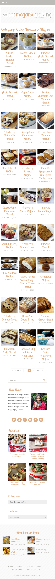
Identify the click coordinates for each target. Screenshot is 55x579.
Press (30, 566)
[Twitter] (30, 420)
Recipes (40, 566)
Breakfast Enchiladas (15, 540)
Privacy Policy (33, 569)
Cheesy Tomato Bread (43, 540)
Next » (40, 370)
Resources (17, 569)
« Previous (17, 370)
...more (20, 409)
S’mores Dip (41, 549)
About (20, 566)
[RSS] (13, 420)
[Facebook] (24, 420)
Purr (39, 575)
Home (10, 566)
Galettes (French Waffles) (18, 550)
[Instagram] (41, 420)
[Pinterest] (35, 420)
